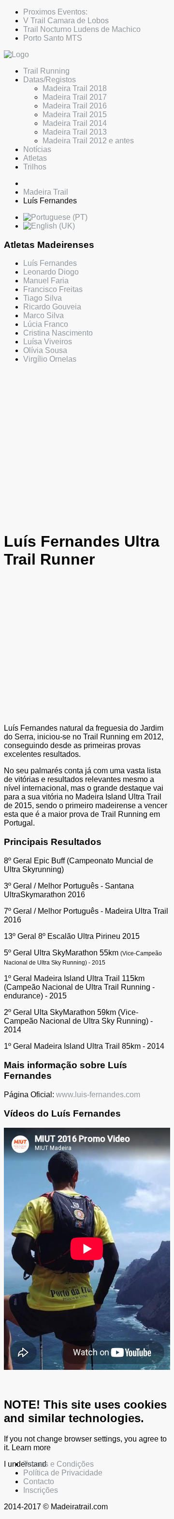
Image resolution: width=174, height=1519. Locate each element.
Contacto (38, 1481)
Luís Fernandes (50, 263)
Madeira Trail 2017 (75, 97)
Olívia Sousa (45, 350)
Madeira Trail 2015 (75, 114)
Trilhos (34, 167)
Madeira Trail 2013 (75, 132)
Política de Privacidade (62, 1473)
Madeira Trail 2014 (75, 123)
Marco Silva (43, 315)
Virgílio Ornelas (49, 359)
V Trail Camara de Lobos (66, 20)
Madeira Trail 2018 (75, 88)
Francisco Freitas (53, 289)
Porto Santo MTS (52, 38)
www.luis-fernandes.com (98, 1094)
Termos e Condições (58, 1464)
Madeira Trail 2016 (75, 106)
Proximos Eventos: (55, 12)
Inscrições (40, 1490)
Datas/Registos (49, 80)
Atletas (35, 158)
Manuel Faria (46, 280)
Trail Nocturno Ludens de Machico (82, 29)
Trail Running (46, 71)
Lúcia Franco (45, 324)
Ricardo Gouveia (52, 307)
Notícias (37, 149)
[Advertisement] (87, 446)
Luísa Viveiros (47, 342)
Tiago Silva (42, 298)
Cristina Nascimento (58, 333)
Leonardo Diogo (51, 272)
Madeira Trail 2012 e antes (88, 141)
